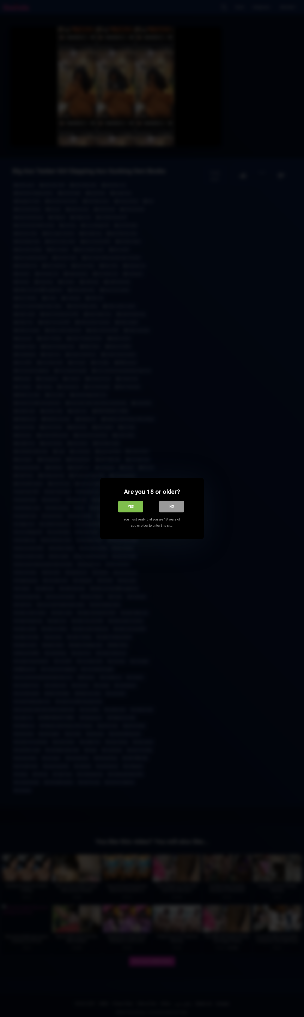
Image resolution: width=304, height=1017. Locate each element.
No (171, 506)
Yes (131, 506)
